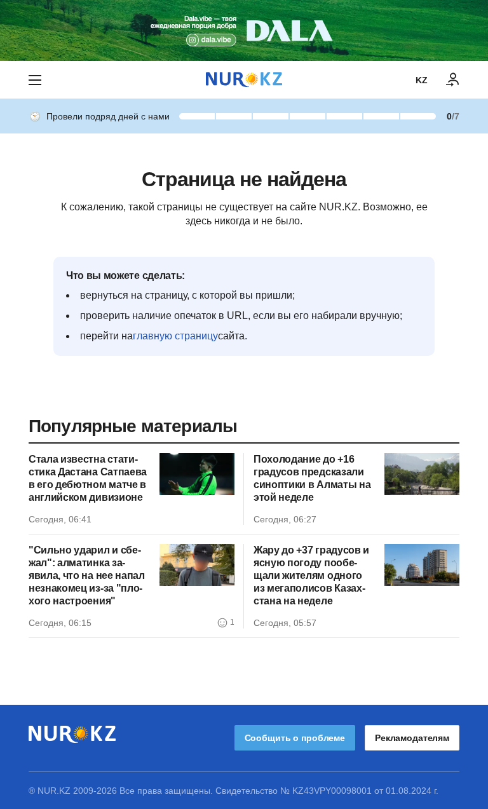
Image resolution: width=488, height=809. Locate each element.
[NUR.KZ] (244, 80)
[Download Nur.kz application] (244, 30)
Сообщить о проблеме (295, 738)
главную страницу (175, 335)
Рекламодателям (412, 738)
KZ (422, 80)
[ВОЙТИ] (453, 80)
